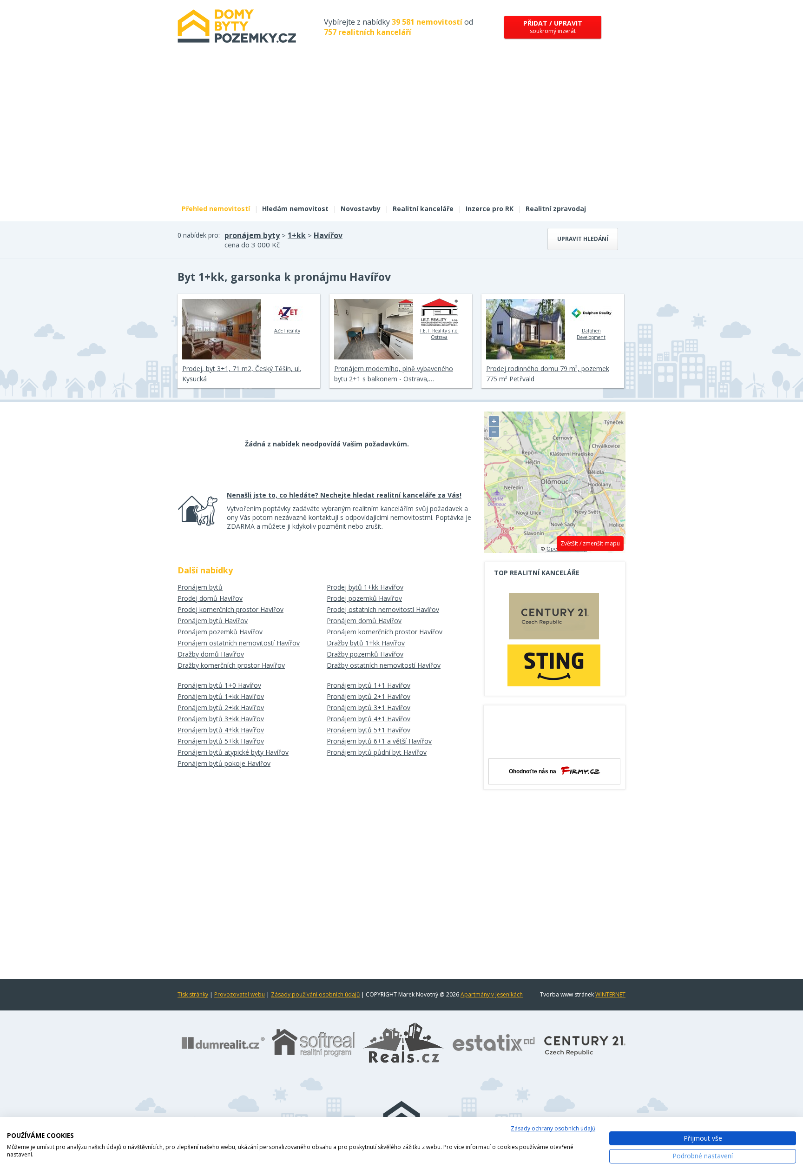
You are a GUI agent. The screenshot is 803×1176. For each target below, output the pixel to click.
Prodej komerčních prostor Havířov (230, 609)
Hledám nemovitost (295, 208)
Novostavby (361, 208)
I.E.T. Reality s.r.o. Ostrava (439, 333)
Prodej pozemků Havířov (364, 598)
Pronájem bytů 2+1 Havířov (368, 696)
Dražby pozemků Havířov (365, 654)
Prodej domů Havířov (210, 598)
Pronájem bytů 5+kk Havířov (221, 741)
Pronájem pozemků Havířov (220, 631)
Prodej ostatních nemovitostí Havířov (383, 609)
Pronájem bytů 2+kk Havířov (221, 707)
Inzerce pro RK (489, 208)
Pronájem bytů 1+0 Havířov (219, 685)
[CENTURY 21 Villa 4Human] (554, 618)
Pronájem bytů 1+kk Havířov (221, 696)
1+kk (297, 235)
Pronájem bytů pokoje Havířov (224, 763)
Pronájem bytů (200, 587)
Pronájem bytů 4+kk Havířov (221, 729)
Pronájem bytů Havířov (213, 620)
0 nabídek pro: (199, 235)
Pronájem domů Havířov (364, 620)
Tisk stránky (193, 994)
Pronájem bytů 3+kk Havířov (221, 718)
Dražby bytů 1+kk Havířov (366, 642)
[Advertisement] (401, 129)
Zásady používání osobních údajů (315, 994)
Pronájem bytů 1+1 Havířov (368, 685)
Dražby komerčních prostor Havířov (231, 665)
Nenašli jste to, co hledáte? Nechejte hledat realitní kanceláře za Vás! (344, 495)
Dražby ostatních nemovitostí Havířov (384, 665)
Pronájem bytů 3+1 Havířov (368, 707)
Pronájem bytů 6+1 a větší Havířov (379, 741)
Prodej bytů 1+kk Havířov (365, 587)
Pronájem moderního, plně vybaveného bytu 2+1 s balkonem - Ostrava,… (393, 373)
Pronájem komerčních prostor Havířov (384, 631)
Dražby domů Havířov (211, 654)
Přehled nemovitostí (216, 208)
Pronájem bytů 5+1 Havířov (368, 729)
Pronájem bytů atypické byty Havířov (233, 752)
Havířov (328, 235)
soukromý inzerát (552, 27)
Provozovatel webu (239, 994)
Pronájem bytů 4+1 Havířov (368, 718)
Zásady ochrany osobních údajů (553, 1128)
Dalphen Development (591, 333)
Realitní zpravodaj (556, 208)
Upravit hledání (582, 239)
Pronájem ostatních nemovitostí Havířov (239, 642)
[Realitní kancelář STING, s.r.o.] (554, 665)
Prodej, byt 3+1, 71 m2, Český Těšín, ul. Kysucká (241, 373)
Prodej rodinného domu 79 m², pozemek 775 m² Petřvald (547, 373)
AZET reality (287, 330)
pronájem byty (252, 235)
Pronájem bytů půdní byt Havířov (377, 752)
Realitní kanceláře (423, 208)
